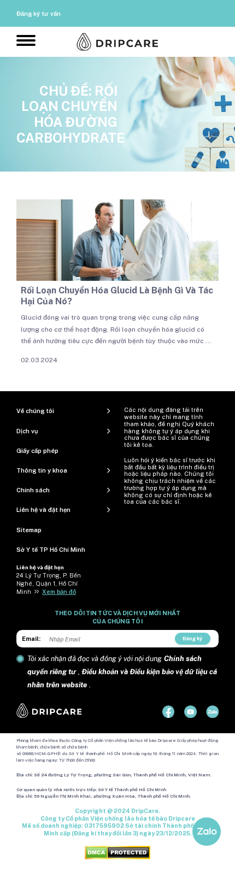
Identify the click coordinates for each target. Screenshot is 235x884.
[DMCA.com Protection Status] (117, 851)
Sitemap (29, 530)
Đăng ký (192, 638)
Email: (31, 638)
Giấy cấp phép (37, 450)
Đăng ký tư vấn (38, 13)
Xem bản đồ (59, 591)
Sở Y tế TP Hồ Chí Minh (50, 549)
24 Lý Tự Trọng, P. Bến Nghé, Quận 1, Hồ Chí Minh (48, 583)
